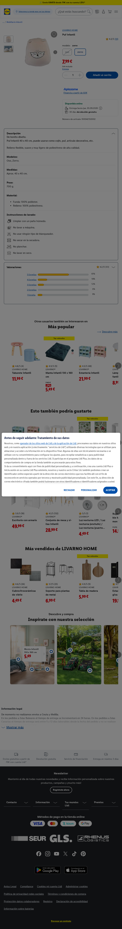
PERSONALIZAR (89, 490)
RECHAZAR (69, 490)
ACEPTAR (110, 490)
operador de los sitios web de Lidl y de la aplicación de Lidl (48, 443)
